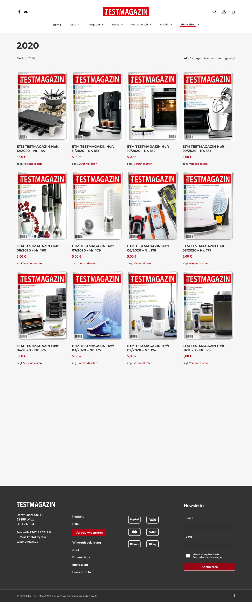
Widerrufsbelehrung (86, 542)
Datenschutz (81, 557)
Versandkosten (32, 163)
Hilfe (75, 524)
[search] (214, 12)
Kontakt (78, 516)
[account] (224, 12)
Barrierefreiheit (83, 572)
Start (20, 58)
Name (189, 518)
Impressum (80, 564)
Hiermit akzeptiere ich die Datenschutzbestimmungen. (207, 555)
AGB (75, 550)
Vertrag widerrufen (89, 532)
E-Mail (189, 536)
